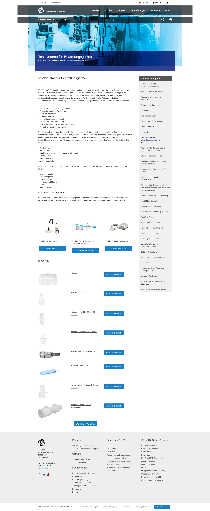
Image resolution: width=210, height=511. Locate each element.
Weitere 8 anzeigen (85, 424)
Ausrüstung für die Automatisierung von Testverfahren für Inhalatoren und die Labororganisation (155, 187)
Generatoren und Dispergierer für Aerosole (154, 98)
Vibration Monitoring (149, 276)
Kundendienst (79, 467)
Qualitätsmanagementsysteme (118, 461)
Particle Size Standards (150, 233)
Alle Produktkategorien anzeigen (153, 289)
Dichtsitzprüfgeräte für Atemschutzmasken (149, 245)
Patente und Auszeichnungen (118, 467)
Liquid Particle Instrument (151, 206)
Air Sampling (146, 110)
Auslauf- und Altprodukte (81, 483)
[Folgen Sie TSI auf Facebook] (39, 474)
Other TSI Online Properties (155, 440)
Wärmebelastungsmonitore (151, 156)
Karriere (110, 446)
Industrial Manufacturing (150, 464)
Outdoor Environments (150, 474)
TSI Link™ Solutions (149, 252)
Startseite (73, 20)
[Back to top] (207, 508)
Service (122, 200)
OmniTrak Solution (148, 217)
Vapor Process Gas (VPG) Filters (153, 257)
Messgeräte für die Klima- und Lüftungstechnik (152, 269)
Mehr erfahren (52, 248)
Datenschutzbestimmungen (88, 507)
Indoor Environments (149, 461)
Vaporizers (145, 263)
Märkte (95, 10)
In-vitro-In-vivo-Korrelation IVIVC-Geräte (154, 170)
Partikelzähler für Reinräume (152, 121)
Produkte (107, 10)
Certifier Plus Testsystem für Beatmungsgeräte (83, 242)
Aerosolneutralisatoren (150, 105)
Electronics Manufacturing (151, 446)
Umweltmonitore (147, 127)
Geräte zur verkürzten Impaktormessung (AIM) (150, 85)
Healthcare (145, 455)
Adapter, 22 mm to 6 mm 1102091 (84, 332)
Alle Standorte (56, 3)
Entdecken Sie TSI (116, 440)
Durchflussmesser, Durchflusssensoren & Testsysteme (102, 20)
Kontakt (168, 10)
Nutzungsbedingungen (110, 507)
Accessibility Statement (142, 507)
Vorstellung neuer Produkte (82, 446)
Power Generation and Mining (152, 477)
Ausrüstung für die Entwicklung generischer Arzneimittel (153, 149)
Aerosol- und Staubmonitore (152, 92)
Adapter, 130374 (77, 292)
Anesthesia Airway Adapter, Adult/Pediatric (81, 406)
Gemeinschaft (112, 471)
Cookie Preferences (162, 507)
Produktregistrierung (80, 480)
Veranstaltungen (113, 452)
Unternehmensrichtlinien (116, 458)
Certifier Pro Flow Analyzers (116, 241)
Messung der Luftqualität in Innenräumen (151, 178)
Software (121, 10)
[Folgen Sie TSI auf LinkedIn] (43, 474)
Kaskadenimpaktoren (149, 116)
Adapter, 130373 (77, 273)
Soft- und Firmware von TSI (83, 459)
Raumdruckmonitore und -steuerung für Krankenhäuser (155, 162)
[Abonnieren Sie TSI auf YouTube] (48, 474)
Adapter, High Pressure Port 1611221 (85, 351)
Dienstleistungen (138, 10)
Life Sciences (146, 467)
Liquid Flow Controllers (150, 201)
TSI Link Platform (79, 462)
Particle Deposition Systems (152, 228)
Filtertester (145, 132)
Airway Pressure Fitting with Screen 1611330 (84, 386)
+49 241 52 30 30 (44, 3)
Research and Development (152, 480)
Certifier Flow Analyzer (48, 241)
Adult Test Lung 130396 (80, 365)
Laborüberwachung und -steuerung (154, 196)
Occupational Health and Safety (153, 471)
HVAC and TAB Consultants (152, 458)
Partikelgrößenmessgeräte (151, 239)
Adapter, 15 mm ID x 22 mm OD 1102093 (83, 313)
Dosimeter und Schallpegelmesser (154, 212)
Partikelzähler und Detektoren (152, 222)
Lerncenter (155, 10)
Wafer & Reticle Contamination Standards (153, 282)
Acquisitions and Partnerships (118, 455)
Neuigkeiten (111, 449)
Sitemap (126, 507)
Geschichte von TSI (114, 464)
